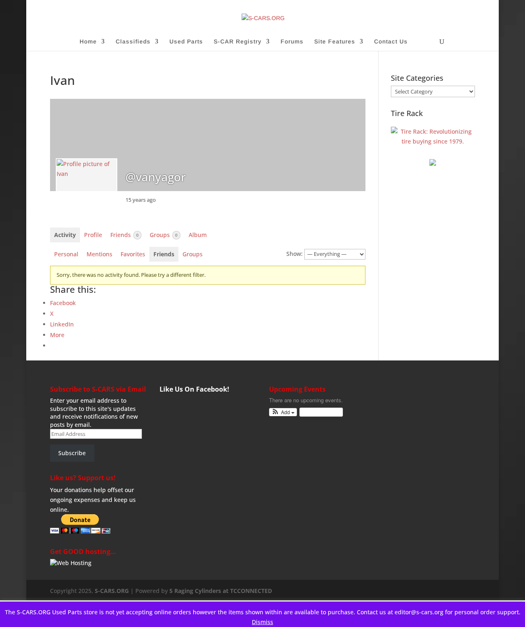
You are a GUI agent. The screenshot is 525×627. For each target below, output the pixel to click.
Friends (124, 235)
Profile (93, 235)
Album (198, 235)
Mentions (99, 254)
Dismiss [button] (262, 622)
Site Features (334, 42)
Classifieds (133, 42)
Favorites (133, 254)
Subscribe (72, 453)
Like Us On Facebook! (194, 389)
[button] (283, 412)
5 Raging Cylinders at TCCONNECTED (220, 591)
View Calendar (319, 411)
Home (88, 42)
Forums (292, 42)
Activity (65, 235)
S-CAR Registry (238, 42)
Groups (164, 235)
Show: (294, 254)
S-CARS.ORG (112, 591)
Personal (66, 254)
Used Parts (186, 42)
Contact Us (391, 42)
